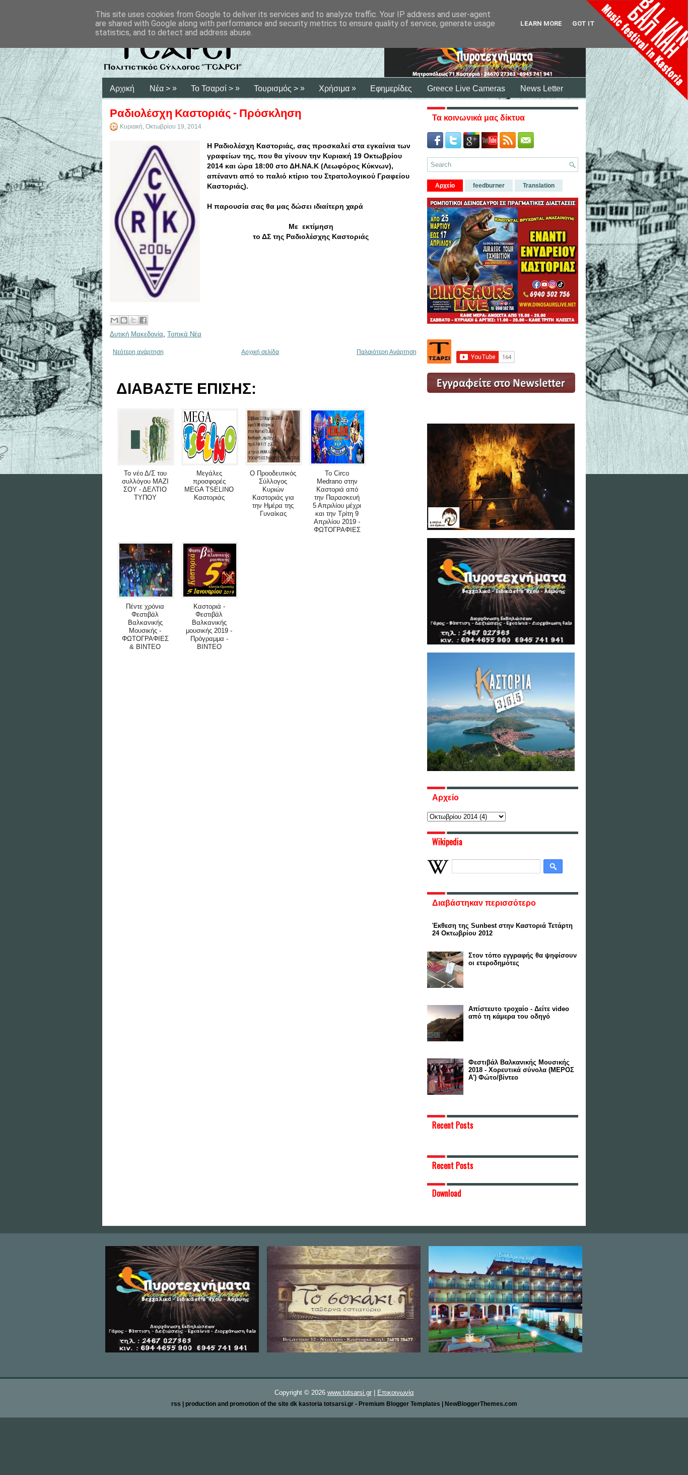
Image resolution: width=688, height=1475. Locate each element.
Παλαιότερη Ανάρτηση (387, 352)
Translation (539, 185)
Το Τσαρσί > (215, 88)
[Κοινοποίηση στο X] (133, 320)
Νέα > (163, 88)
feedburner (489, 185)
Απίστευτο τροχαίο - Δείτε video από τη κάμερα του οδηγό (518, 1012)
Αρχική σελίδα (260, 352)
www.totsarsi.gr (349, 1392)
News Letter (541, 88)
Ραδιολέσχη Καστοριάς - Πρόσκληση (205, 112)
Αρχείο (445, 185)
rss (176, 1403)
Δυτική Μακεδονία (136, 334)
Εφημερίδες (391, 88)
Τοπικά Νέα (184, 334)
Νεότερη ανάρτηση (138, 352)
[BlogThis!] (124, 320)
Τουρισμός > (279, 88)
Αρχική (122, 88)
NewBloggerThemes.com (481, 1403)
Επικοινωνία (395, 1392)
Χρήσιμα (337, 88)
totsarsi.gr (339, 1403)
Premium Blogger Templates (399, 1403)
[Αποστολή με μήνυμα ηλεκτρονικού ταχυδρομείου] (114, 320)
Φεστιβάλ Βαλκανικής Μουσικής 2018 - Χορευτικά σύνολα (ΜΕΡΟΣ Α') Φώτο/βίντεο (521, 1069)
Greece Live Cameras (466, 88)
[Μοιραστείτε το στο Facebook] (143, 320)
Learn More (541, 23)
